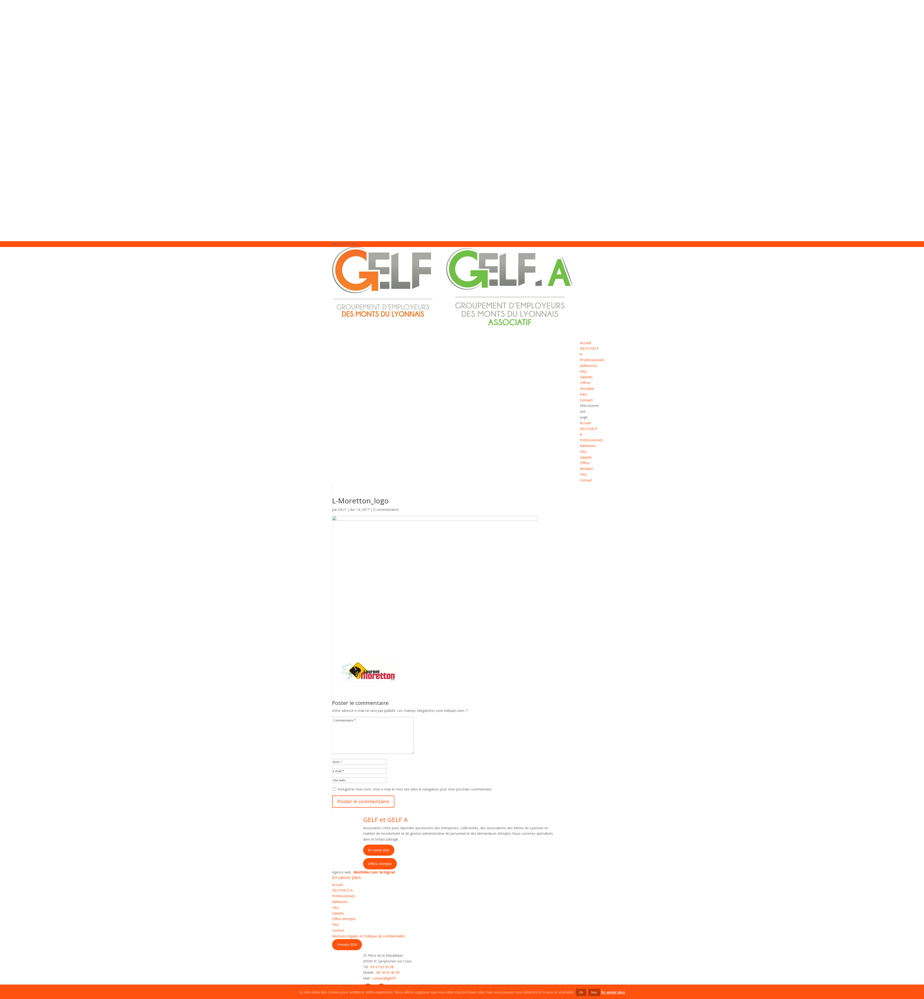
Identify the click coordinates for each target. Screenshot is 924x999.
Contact (586, 480)
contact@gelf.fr (384, 978)
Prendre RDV (347, 944)
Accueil (585, 423)
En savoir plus (378, 850)
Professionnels (591, 440)
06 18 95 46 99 (387, 972)
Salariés (586, 457)
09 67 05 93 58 (382, 967)
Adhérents (588, 365)
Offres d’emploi (344, 919)
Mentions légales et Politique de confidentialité (368, 936)
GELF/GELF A (342, 890)
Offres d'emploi (380, 863)
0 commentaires (386, 509)
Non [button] (594, 992)
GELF (342, 509)
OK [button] (581, 992)
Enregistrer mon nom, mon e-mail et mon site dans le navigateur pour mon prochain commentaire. (415, 789)
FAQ (583, 371)
